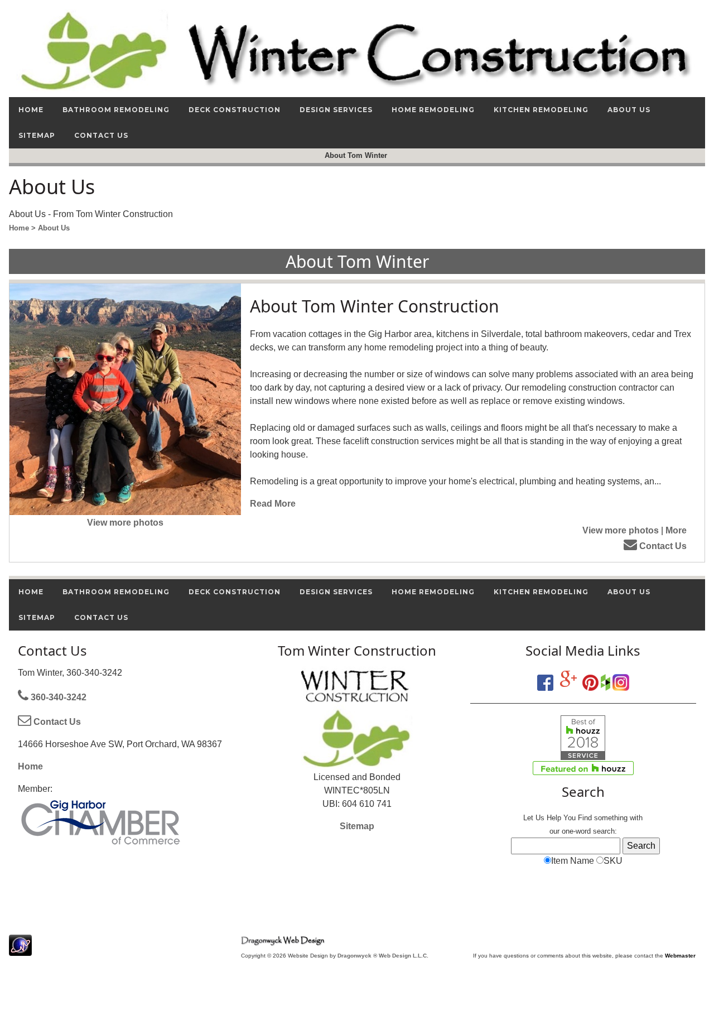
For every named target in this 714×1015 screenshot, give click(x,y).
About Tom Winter (357, 155)
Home (30, 766)
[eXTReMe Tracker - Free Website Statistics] (20, 950)
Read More (273, 503)
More (676, 530)
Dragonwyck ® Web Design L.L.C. (382, 956)
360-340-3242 (57, 697)
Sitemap (357, 826)
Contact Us (662, 546)
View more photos (125, 522)
